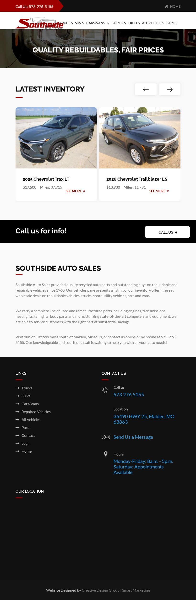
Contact (68, 45)
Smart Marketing (136, 590)
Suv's (79, 23)
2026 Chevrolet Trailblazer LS (136, 179)
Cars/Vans (95, 23)
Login (25, 443)
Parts (171, 23)
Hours (119, 454)
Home (174, 6)
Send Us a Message (133, 437)
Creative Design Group (101, 590)
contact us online (122, 337)
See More (74, 191)
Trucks (66, 23)
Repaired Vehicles (123, 23)
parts (107, 310)
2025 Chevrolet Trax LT (46, 179)
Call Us (166, 232)
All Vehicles (153, 23)
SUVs (24, 395)
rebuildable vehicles (63, 295)
